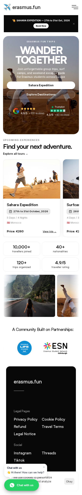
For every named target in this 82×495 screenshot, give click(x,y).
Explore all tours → (15, 153)
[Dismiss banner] (74, 24)
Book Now (41, 26)
